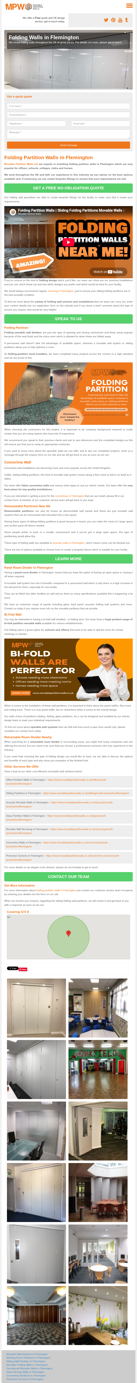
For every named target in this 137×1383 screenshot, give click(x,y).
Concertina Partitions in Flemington (26, 1375)
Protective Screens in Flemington (25, 1379)
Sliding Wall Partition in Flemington (25, 1361)
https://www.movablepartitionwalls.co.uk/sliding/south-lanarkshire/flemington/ (86, 793)
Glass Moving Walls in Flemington (25, 1372)
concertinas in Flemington (69, 496)
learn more (68, 559)
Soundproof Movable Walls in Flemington (29, 1368)
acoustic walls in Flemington (68, 542)
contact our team (68, 876)
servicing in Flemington (60, 291)
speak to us (68, 319)
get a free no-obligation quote (68, 188)
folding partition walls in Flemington (56, 890)
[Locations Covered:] (6, 5)
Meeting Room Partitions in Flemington (28, 1357)
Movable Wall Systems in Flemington (27, 1354)
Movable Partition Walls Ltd (21, 164)
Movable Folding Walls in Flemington (27, 1364)
